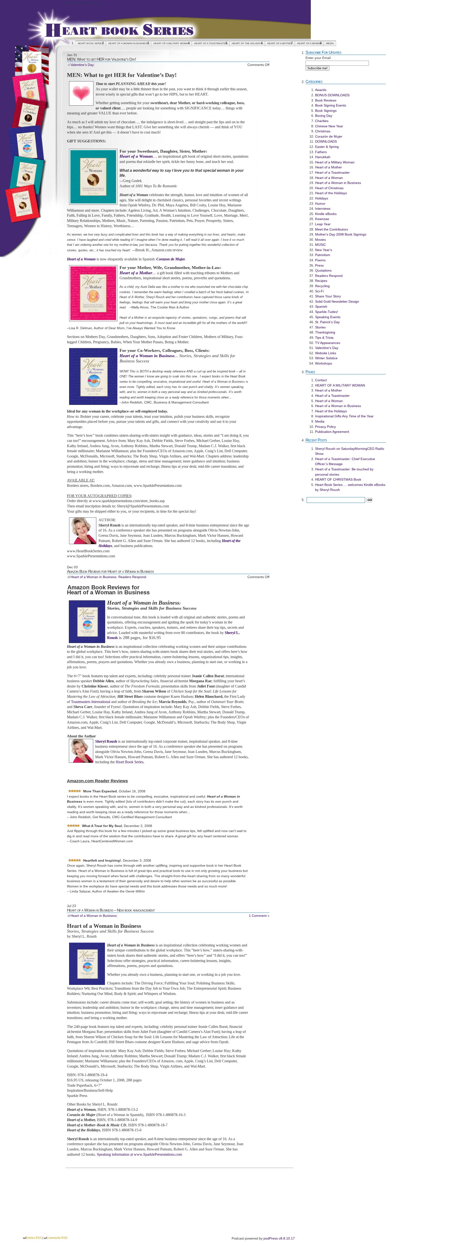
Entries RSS (34, 1238)
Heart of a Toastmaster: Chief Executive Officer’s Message (345, 461)
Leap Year (323, 224)
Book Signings (326, 111)
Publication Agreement (332, 432)
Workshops (323, 363)
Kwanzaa (322, 219)
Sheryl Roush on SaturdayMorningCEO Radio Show (349, 451)
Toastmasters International (90, 702)
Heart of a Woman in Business (128, 43)
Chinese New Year (329, 126)
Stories (320, 327)
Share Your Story (328, 296)
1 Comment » (259, 916)
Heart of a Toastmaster (210, 43)
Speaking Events (327, 317)
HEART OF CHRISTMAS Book (338, 479)
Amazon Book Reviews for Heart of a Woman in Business (110, 571)
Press (319, 265)
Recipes (321, 281)
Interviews (322, 208)
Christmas (322, 131)
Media (330, 43)
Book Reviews (325, 100)
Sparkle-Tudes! (326, 312)
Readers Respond (132, 577)
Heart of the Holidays (247, 43)
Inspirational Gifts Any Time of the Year (344, 416)
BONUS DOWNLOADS (332, 95)
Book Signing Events (330, 105)
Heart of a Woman (309, 43)
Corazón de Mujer (328, 136)
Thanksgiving (325, 332)
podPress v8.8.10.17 (279, 1238)
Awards (320, 90)
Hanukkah (322, 157)
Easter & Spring (327, 147)
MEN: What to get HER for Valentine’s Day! (101, 59)
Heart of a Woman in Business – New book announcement (111, 910)
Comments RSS (57, 1238)
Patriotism (322, 255)
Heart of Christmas (329, 188)
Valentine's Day (82, 65)
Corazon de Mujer (170, 259)
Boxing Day (323, 116)
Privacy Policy (325, 427)
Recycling (322, 286)
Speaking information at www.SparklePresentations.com (139, 1154)
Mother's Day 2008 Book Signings (340, 234)
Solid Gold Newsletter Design (337, 301)
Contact (321, 380)
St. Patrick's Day (327, 322)
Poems (320, 260)
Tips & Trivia (324, 337)
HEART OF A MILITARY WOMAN (171, 43)
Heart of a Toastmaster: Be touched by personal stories (344, 471)
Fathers (321, 152)
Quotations (323, 270)
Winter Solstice (326, 358)
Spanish (321, 306)
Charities (321, 121)
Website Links (325, 353)
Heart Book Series (85, 2)
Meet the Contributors (331, 229)
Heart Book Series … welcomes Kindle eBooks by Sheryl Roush (350, 487)
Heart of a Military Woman (335, 162)
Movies (320, 240)
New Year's (323, 250)
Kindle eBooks (326, 214)
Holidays (321, 198)
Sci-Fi (319, 291)
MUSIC (320, 245)
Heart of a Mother (279, 43)
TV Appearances (327, 343)
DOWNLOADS (326, 141)
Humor (320, 203)
